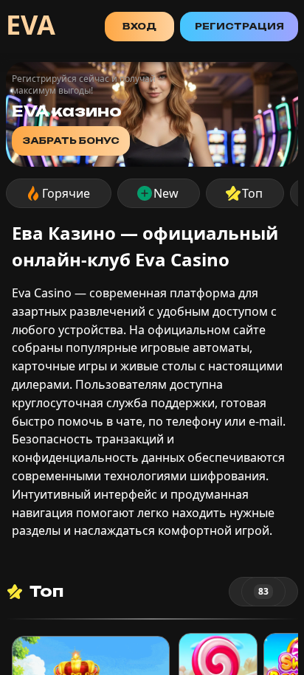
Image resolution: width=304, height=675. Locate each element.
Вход (139, 26)
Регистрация (239, 26)
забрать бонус (71, 140)
